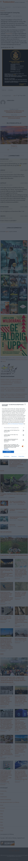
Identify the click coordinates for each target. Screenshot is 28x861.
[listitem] (14, 427)
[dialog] (14, 430)
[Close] (25, 404)
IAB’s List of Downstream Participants (15, 423)
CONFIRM (8, 451)
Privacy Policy (21, 456)
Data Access (14, 456)
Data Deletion (6, 456)
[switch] (23, 430)
